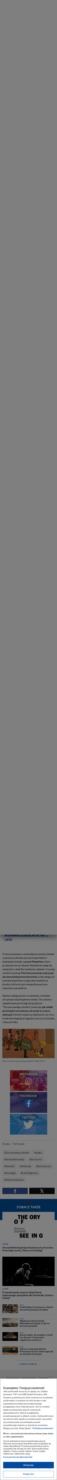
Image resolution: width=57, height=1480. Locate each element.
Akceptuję (28, 1465)
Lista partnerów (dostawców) (17, 1457)
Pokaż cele (28, 1474)
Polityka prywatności (42, 1428)
